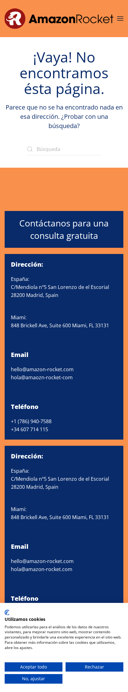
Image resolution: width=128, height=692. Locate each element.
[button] (120, 18)
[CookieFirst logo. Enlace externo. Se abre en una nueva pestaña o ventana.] (7, 612)
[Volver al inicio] (59, 18)
